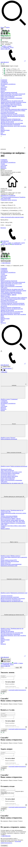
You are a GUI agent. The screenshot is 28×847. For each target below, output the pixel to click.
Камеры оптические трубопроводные (11, 600)
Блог (2, 133)
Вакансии (3, 88)
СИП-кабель (4, 481)
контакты (14, 200)
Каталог (3, 91)
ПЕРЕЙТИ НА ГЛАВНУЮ (8, 195)
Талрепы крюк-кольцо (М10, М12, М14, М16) (13, 521)
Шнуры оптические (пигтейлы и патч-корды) (13, 598)
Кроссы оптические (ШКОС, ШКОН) (11, 105)
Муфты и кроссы (5, 528)
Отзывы (3, 85)
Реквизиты (3, 89)
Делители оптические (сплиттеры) (10, 597)
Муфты (3, 131)
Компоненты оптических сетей (9, 565)
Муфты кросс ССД (6, 562)
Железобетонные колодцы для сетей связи (12, 632)
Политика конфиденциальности (10, 197)
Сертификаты (4, 82)
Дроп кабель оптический (18, 93)
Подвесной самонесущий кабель (9, 476)
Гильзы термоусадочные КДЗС (13, 110)
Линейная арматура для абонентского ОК (12, 601)
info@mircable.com (16, 244)
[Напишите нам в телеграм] (4, 64)
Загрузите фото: (19, 791)
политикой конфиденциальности (17, 690)
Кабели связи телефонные (7, 479)
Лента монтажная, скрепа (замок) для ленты (12, 520)
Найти (17, 667)
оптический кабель (10, 217)
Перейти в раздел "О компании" (9, 399)
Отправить (3, 691)
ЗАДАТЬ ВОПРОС (5, 175)
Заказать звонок (5, 66)
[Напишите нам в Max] (2, 64)
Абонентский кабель (6, 93)
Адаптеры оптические (6, 114)
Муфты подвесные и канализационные (11, 564)
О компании (4, 79)
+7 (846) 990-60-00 (5, 263)
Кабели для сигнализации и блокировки (11, 480)
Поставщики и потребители (8, 84)
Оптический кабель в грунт (8, 474)
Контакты (3, 134)
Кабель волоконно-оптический (9, 439)
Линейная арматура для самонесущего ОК (12, 483)
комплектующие (19, 217)
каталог (9, 200)
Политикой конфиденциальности (11, 842)
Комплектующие (5, 130)
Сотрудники (4, 86)
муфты (2, 217)
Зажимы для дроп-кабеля (7, 121)
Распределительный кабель (8, 477)
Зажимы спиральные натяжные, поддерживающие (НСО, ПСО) (11, 104)
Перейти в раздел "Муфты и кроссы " (11, 555)
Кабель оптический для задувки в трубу (11, 95)
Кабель (2, 128)
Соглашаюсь (4, 845)
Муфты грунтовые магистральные (13, 111)
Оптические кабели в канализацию (10, 473)
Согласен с (14, 690)
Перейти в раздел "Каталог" (8, 437)
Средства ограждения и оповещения (10, 634)
